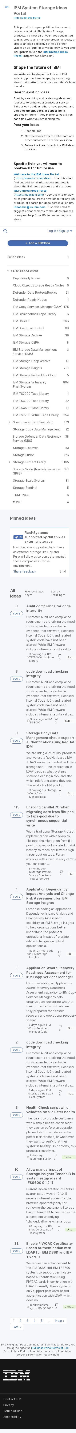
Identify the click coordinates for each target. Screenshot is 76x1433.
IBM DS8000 (45, 1308)
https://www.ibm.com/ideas (33, 178)
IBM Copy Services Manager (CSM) (40, 1028)
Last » (17, 1327)
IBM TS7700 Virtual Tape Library (41, 657)
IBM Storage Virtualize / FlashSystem (41, 1093)
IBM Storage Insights (38, 955)
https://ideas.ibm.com (29, 194)
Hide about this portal (27, 17)
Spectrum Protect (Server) (40, 877)
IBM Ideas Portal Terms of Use (50, 1347)
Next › (59, 1320)
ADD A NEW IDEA (39, 243)
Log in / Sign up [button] (59, 231)
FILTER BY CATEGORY (24, 270)
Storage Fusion (41, 1158)
